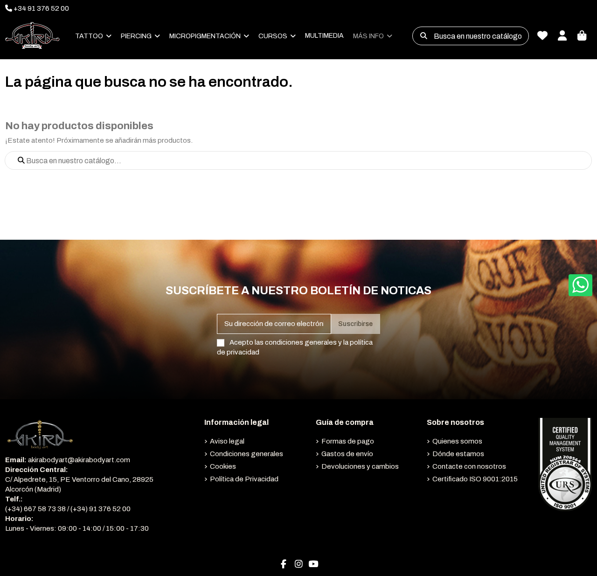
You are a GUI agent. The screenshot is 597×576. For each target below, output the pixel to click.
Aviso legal (227, 441)
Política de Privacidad (244, 479)
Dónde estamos (458, 454)
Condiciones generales (246, 454)
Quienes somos (457, 441)
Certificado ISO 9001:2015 (475, 479)
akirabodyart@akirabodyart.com (79, 460)
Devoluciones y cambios (360, 466)
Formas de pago (347, 441)
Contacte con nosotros (469, 466)
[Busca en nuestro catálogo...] (423, 36)
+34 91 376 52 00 (40, 8)
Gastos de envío (347, 454)
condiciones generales (301, 342)
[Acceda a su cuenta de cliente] (562, 36)
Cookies (223, 466)
